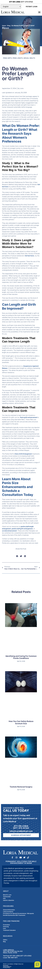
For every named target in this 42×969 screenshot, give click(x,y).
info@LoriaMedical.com (21, 831)
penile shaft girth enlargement (22, 528)
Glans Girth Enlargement (23, 454)
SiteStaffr (38, 967)
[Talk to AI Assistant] (37, 964)
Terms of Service (7, 966)
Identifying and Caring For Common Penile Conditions (21, 657)
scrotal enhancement (9, 531)
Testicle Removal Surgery (21, 787)
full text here (29, 256)
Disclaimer (5, 965)
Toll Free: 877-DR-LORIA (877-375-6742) (17, 956)
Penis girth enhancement (28, 417)
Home (4, 25)
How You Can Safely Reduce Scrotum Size (21, 722)
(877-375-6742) (21, 2)
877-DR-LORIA (21, 826)
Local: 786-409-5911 (10, 957)
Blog (8, 25)
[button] (39, 12)
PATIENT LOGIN (31, 7)
